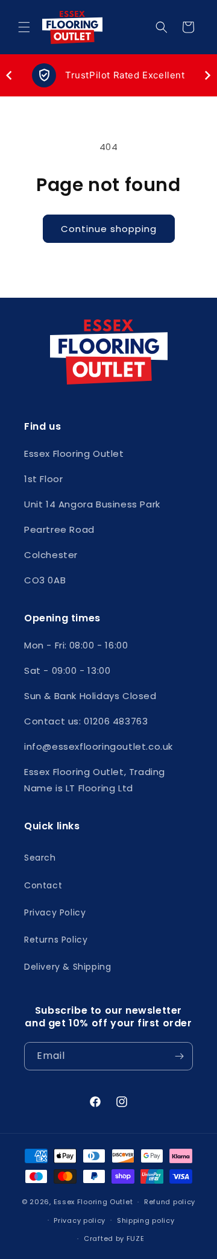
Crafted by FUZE (114, 1238)
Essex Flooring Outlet (93, 1202)
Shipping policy (146, 1220)
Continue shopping (109, 228)
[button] (24, 27)
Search (40, 858)
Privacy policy (79, 1220)
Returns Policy (55, 940)
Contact (43, 885)
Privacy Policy (55, 912)
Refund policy (169, 1202)
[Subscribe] (179, 1056)
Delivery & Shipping (67, 967)
